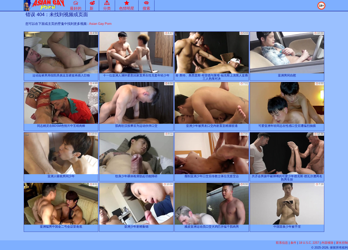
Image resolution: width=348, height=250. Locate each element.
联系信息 (282, 242)
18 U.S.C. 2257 (309, 242)
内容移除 (327, 242)
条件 (293, 242)
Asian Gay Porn (100, 23)
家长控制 (342, 242)
